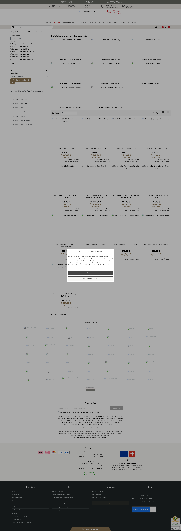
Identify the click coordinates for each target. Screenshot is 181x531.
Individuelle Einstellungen (90, 278)
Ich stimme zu (90, 273)
